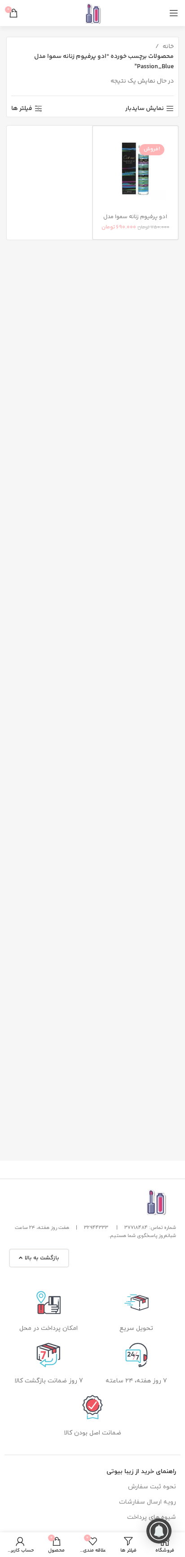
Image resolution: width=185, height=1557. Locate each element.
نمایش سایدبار (144, 109)
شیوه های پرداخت (151, 1517)
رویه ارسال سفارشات (147, 1502)
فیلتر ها (21, 109)
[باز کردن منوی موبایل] (174, 13)
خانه (167, 47)
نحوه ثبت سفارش (152, 1486)
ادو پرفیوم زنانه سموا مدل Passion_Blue (135, 220)
